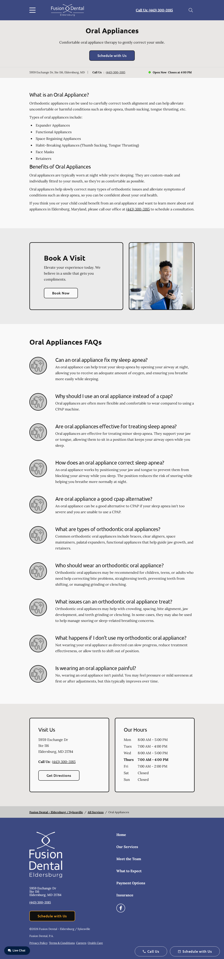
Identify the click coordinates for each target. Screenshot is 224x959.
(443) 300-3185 (115, 72)
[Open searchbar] (191, 10)
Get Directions (59, 775)
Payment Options (130, 883)
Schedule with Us (112, 55)
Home (121, 834)
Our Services (127, 847)
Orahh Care (95, 943)
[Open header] (33, 10)
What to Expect (129, 871)
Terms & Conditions (62, 943)
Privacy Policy (38, 943)
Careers (81, 943)
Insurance (124, 895)
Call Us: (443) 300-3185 (154, 10)
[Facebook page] (120, 908)
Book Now (61, 293)
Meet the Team (128, 859)
